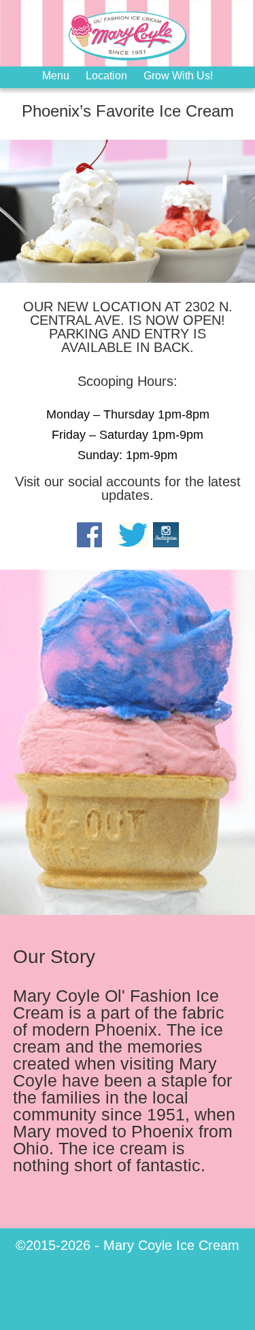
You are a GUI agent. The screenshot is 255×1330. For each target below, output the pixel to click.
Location (106, 75)
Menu (55, 75)
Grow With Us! (178, 75)
